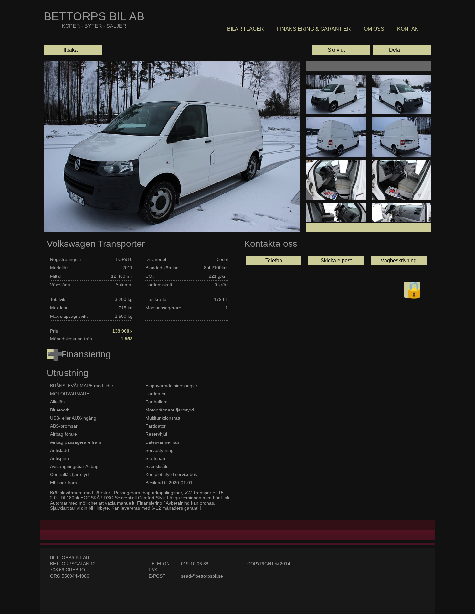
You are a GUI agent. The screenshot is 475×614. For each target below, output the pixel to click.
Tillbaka (62, 50)
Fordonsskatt (158, 284)
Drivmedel (155, 259)
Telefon (273, 260)
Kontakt (409, 29)
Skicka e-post (336, 260)
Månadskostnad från (71, 338)
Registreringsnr (65, 259)
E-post (157, 575)
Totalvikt (58, 299)
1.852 (126, 338)
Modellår (59, 267)
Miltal (55, 276)
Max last (58, 307)
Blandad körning (162, 267)
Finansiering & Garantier (314, 29)
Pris (54, 331)
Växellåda (60, 284)
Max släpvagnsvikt (69, 316)
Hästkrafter (156, 299)
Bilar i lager (245, 29)
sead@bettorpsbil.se (202, 575)
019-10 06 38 (194, 563)
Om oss (374, 29)
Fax (153, 569)
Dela (387, 50)
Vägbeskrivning (399, 260)
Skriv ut (329, 50)
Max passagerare (163, 307)
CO (149, 277)
